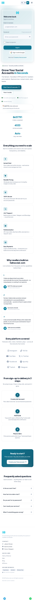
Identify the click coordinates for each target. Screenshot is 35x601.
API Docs (4, 563)
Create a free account (20, 57)
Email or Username (8, 23)
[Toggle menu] (32, 3)
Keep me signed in (11, 42)
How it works (8, 92)
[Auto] (27, 2)
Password (6, 32)
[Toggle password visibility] (29, 37)
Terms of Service (6, 556)
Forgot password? (26, 32)
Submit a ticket (8, 546)
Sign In (17, 47)
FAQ (3, 558)
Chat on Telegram (9, 549)
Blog (3, 560)
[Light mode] (25, 2)
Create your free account (17, 462)
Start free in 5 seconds (10, 87)
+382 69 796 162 (8, 544)
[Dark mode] (22, 2)
